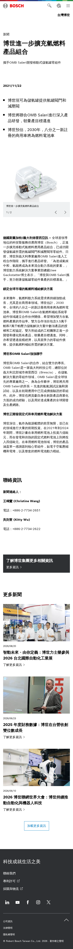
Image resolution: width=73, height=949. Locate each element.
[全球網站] (58, 5)
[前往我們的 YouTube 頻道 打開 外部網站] (17, 905)
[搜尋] (49, 5)
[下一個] (65, 212)
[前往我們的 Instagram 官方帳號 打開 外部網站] (38, 905)
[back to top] (66, 920)
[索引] (68, 5)
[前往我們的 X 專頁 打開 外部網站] (48, 905)
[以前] (56, 212)
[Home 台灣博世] (13, 5)
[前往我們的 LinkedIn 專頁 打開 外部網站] (7, 905)
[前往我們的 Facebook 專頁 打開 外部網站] (28, 905)
